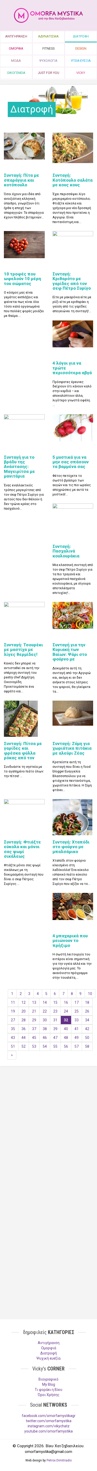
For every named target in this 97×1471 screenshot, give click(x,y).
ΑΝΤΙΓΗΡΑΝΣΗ (16, 36)
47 (55, 1038)
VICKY (80, 73)
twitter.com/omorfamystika (48, 1421)
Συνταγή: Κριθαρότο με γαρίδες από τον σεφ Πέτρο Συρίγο (72, 281)
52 (23, 1046)
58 (87, 1046)
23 (55, 1011)
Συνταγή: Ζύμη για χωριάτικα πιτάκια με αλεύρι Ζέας (72, 748)
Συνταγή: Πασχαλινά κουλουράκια (66, 551)
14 (45, 1002)
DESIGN (80, 48)
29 (34, 1020)
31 (55, 1020)
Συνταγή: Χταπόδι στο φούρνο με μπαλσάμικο (71, 846)
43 (13, 1038)
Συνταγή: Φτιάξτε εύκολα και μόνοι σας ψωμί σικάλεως (22, 849)
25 (76, 1011)
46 (45, 1038)
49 (76, 1038)
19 (13, 1011)
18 (87, 1002)
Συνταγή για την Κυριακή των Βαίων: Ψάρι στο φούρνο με (70, 652)
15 (55, 1002)
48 (66, 1038)
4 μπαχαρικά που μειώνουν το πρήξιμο (70, 940)
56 (66, 1046)
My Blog (48, 1384)
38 (45, 1029)
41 (76, 1029)
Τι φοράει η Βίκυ (48, 1390)
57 (76, 1046)
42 (87, 1029)
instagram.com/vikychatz (49, 1426)
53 (34, 1046)
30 (45, 1020)
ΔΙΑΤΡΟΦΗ (81, 36)
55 (55, 1046)
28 (23, 1020)
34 (87, 1020)
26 (87, 1011)
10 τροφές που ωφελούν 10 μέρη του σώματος (22, 278)
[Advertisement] (48, 1126)
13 (34, 1002)
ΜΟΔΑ (16, 61)
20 (23, 1011)
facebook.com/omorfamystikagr (49, 1416)
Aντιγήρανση (48, 1343)
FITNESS (48, 48)
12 (23, 1002)
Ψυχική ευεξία (48, 1358)
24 (66, 1011)
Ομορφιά (48, 1348)
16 (66, 1002)
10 (90, 994)
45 (34, 1038)
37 (34, 1029)
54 (45, 1046)
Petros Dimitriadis (59, 1460)
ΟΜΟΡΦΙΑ (16, 48)
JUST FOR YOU (48, 73)
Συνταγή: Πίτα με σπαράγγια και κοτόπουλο (21, 180)
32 (66, 1020)
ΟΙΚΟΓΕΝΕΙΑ (16, 73)
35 (13, 1029)
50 (87, 1038)
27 (13, 1020)
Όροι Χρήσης (48, 1395)
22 (45, 1011)
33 (76, 1020)
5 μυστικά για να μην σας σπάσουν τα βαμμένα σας (71, 462)
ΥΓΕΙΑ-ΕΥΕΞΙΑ (81, 61)
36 (23, 1029)
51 (13, 1046)
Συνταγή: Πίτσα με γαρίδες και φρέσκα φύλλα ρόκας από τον (23, 750)
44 (23, 1038)
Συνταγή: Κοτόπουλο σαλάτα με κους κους (73, 180)
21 (34, 1011)
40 (66, 1029)
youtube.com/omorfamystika (48, 1431)
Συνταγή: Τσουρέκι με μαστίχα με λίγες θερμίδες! (23, 649)
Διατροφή (48, 1353)
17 (76, 1002)
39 (55, 1029)
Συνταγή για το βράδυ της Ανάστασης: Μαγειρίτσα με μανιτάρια (19, 467)
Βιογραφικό (48, 1379)
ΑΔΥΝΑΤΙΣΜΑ (48, 36)
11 (13, 1002)
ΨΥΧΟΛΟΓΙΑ (48, 61)
